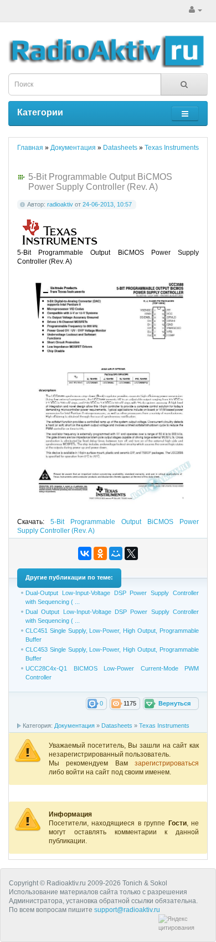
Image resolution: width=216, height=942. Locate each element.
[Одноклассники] (100, 553)
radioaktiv (60, 204)
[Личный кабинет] (195, 10)
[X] (131, 553)
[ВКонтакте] (84, 553)
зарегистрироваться (167, 763)
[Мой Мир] (115, 553)
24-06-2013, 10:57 (107, 204)
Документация (74, 725)
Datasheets (116, 725)
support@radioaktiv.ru (127, 910)
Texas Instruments (164, 725)
